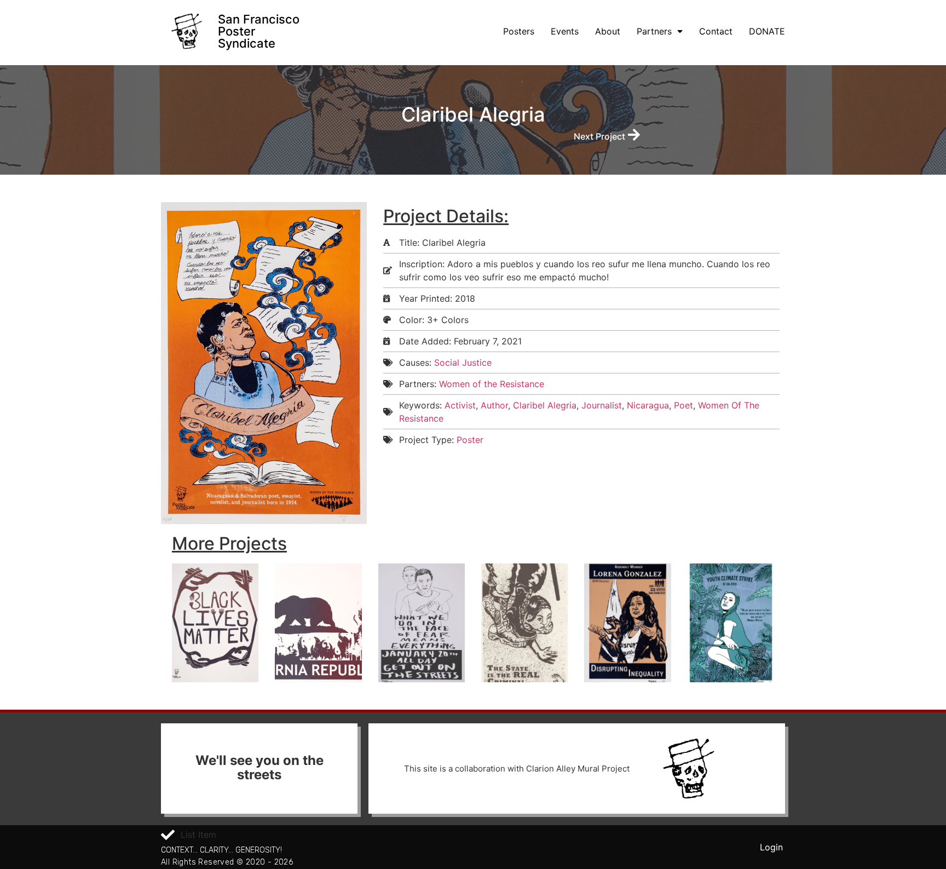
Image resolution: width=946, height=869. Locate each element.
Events (565, 31)
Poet (683, 405)
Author (494, 405)
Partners (654, 31)
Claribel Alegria (544, 405)
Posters (518, 31)
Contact (715, 31)
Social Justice (463, 362)
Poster (470, 439)
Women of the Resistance (491, 383)
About (607, 31)
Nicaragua (648, 405)
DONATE (767, 31)
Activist (460, 405)
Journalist (601, 405)
